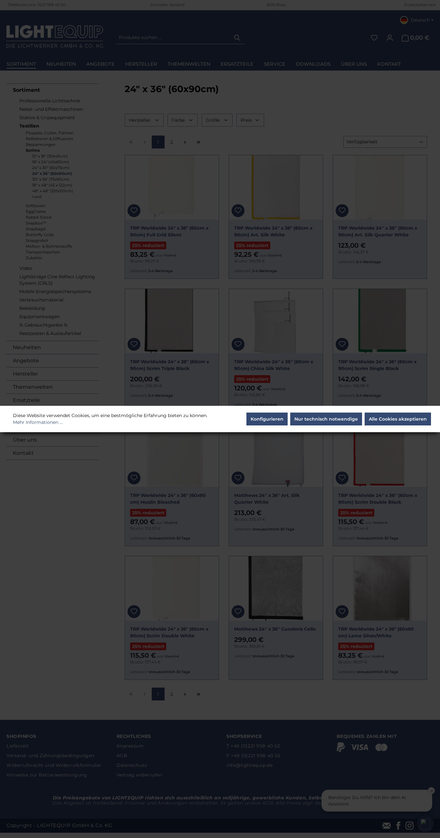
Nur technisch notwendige (326, 419)
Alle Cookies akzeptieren (398, 419)
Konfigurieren (267, 419)
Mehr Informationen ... (37, 422)
